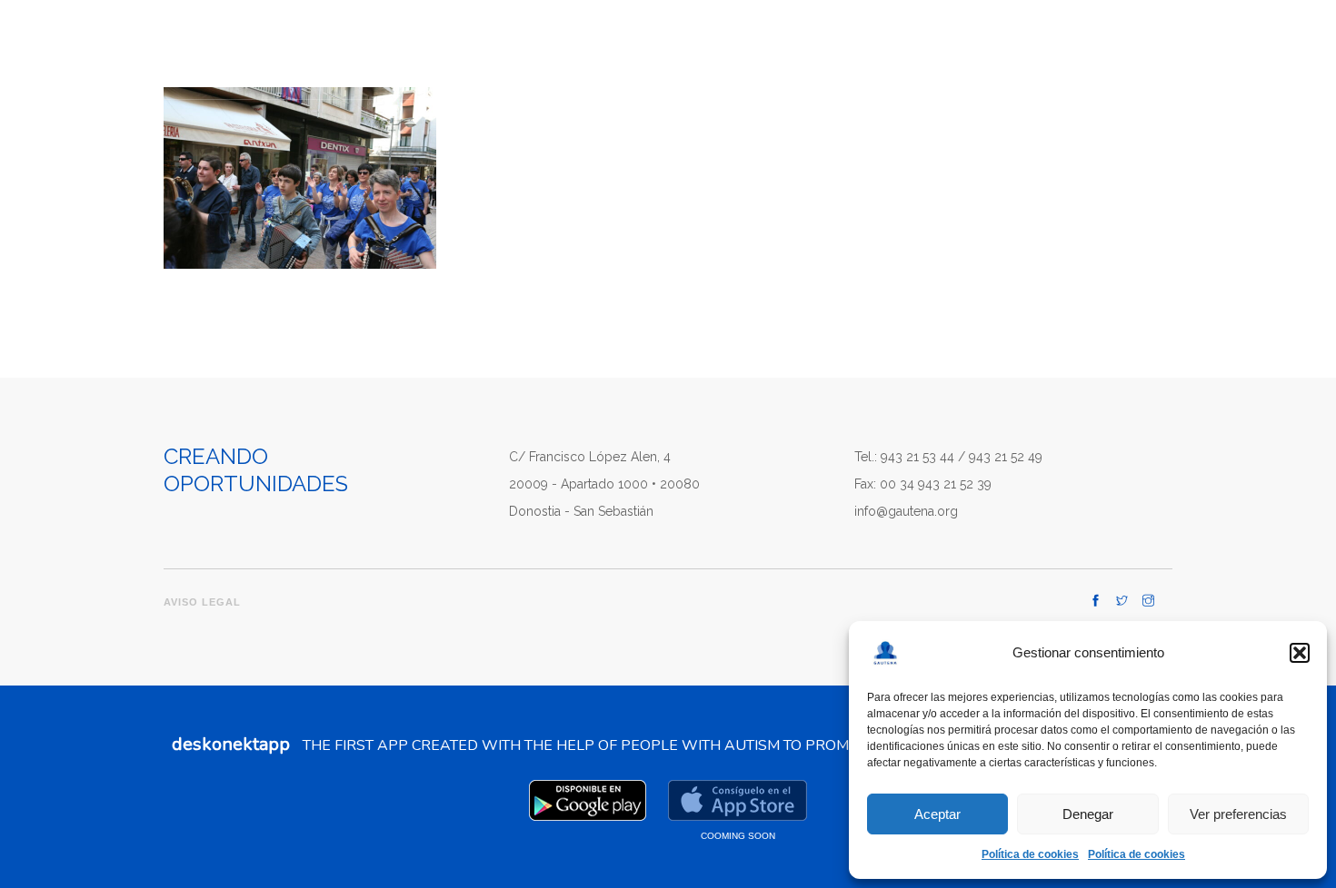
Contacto (994, 47)
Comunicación (696, 47)
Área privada (1124, 49)
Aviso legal (202, 602)
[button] (1300, 653)
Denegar (1087, 814)
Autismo (594, 47)
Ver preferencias (1238, 814)
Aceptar (937, 814)
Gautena (494, 47)
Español (1271, 47)
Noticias (905, 47)
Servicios (802, 47)
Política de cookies (1030, 854)
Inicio (419, 47)
